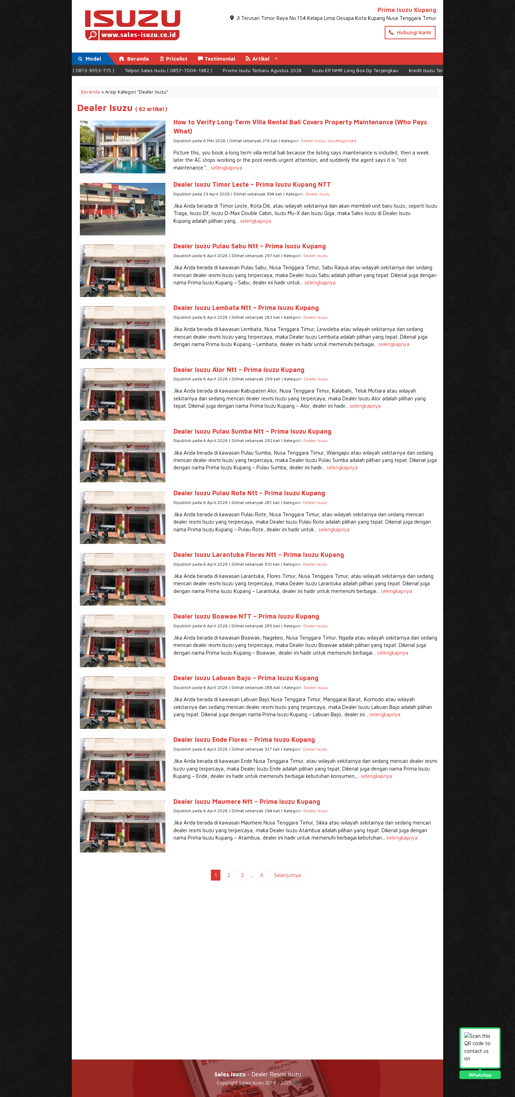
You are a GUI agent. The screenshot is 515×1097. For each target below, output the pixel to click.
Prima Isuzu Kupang (407, 9)
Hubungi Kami (413, 32)
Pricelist (176, 59)
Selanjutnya (287, 875)
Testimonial (220, 59)
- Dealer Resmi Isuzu (257, 1074)
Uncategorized (342, 140)
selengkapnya (226, 168)
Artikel (260, 59)
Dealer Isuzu (313, 140)
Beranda (137, 59)
